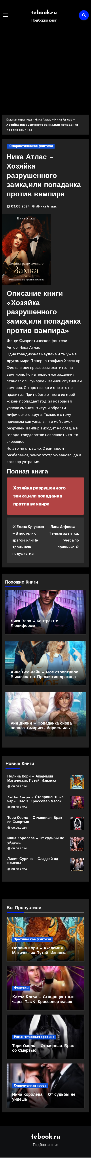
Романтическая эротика (34, 1037)
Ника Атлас (43, 119)
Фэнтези (21, 988)
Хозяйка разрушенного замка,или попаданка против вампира (39, 495)
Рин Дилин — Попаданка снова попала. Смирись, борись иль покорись (41, 728)
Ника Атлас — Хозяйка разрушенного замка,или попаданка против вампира (44, 176)
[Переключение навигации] (5, 15)
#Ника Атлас (46, 206)
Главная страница (19, 119)
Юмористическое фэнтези (30, 146)
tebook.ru (44, 13)
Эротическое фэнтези (32, 939)
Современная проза (30, 1085)
